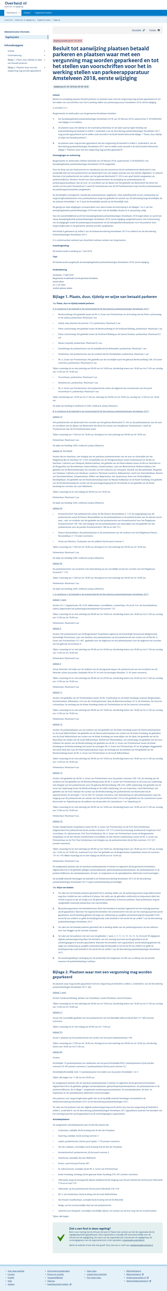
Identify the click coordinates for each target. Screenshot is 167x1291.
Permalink (136, 30)
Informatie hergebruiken (58, 1271)
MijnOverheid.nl (133, 1271)
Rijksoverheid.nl (133, 1274)
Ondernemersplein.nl (136, 1277)
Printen (152, 30)
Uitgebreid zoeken (44, 20)
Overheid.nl (11, 13)
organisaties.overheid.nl (133, 1240)
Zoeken (27, 12)
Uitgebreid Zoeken (43, 12)
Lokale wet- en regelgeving (24, 20)
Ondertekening (15, 55)
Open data (91, 1271)
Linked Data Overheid (97, 1274)
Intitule (11, 51)
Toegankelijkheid (55, 1277)
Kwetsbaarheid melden (58, 1284)
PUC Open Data (94, 1277)
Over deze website (16, 1271)
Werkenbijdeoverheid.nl (137, 1281)
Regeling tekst (12, 37)
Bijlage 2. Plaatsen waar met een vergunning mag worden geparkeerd (24, 69)
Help (10, 1281)
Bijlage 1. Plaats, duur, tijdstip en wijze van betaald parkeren (25, 61)
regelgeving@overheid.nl (141, 1245)
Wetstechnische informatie (16, 31)
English (11, 1277)
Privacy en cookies (55, 1274)
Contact (11, 1274)
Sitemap (51, 1281)
